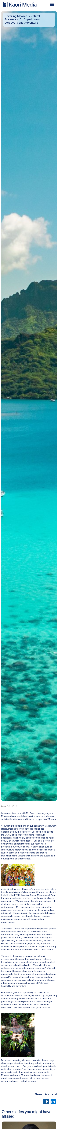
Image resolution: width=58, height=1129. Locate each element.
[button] (52, 4)
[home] (19, 4)
